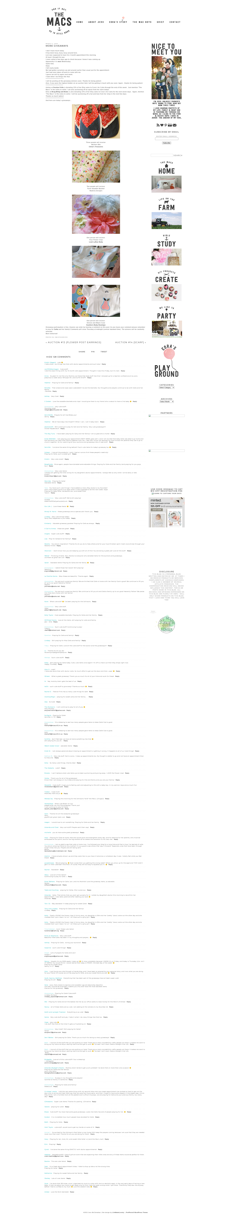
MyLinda (48, 481)
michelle (48, 832)
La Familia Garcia (51, 576)
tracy (46, 1139)
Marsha (47, 544)
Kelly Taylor (49, 615)
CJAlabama (49, 1101)
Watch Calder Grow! (52, 746)
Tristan (47, 792)
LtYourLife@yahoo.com (53, 885)
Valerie (47, 1107)
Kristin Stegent (50, 362)
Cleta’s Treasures (96, 147)
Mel (46, 1002)
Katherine (48, 1173)
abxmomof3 (49, 427)
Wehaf (47, 556)
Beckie (47, 1161)
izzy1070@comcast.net (53, 1054)
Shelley (47, 1178)
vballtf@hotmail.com (52, 630)
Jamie (47, 1017)
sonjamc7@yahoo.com (53, 1032)
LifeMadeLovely (118, 1212)
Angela (47, 534)
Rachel (47, 870)
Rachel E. (48, 691)
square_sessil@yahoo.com (54, 809)
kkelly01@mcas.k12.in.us (54, 725)
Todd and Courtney (52, 890)
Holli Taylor (49, 1127)
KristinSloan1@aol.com (53, 476)
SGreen (47, 676)
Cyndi (47, 1149)
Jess (46, 702)
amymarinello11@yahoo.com (55, 710)
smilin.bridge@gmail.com (54, 1063)
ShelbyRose (49, 804)
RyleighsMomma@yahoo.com (55, 1073)
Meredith (48, 785)
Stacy (47, 875)
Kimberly (48, 523)
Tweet (104, 351)
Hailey (47, 778)
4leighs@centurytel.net (53, 410)
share (82, 351)
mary (46, 837)
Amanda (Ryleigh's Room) (54, 1068)
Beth (46, 1122)
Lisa (46, 539)
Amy (46, 971)
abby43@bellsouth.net (53, 610)
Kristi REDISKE (50, 439)
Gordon (47, 1117)
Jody (46, 1166)
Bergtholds (49, 464)
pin (93, 351)
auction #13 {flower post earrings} (73, 342)
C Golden (48, 401)
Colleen (47, 452)
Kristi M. (48, 751)
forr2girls (48, 715)
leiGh (46, 686)
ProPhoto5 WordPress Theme (137, 1212)
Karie (46, 601)
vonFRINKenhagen (52, 369)
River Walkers (50, 881)
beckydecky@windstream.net (56, 851)
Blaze (47, 1112)
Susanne (48, 948)
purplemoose (49, 863)
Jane (46, 985)
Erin (46, 1144)
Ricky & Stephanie (51, 936)
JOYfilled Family (51, 620)
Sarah (47, 563)
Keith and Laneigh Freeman (55, 1012)
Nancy (47, 961)
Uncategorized (61, 337)
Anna (47, 376)
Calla (56, 329)
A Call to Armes (50, 528)
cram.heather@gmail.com (54, 1156)
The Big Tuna (50, 434)
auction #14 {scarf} (130, 342)
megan (47, 822)
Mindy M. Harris (50, 511)
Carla (46, 1183)
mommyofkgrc (50, 697)
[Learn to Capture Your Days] (167, 493)
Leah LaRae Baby (96, 242)
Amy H (47, 669)
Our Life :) (48, 506)
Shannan (48, 551)
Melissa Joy (49, 798)
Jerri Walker (49, 1037)
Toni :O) (47, 903)
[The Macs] (79, 21)
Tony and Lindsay (51, 909)
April (46, 814)
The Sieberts (49, 768)
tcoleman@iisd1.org (52, 931)
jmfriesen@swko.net (52, 586)
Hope (46, 1022)
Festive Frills (58, 87)
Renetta (47, 388)
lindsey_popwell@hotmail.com (56, 996)
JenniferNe (49, 415)
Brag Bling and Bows (60, 92)
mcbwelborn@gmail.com (54, 786)
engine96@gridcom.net (53, 571)
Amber (47, 1192)
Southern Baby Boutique (96, 325)
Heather (48, 383)
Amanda (48, 895)
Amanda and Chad (51, 827)
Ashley (47, 396)
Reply (104, 364)
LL (45, 651)
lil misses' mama (51, 1091)
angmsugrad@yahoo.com (54, 956)
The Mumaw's (50, 707)
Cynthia (47, 739)
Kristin (47, 459)
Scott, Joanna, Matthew (53, 978)
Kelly (46, 763)
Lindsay (47, 517)
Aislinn (47, 856)
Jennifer (48, 447)
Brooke (47, 773)
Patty (46, 663)
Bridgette (48, 1059)
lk (45, 681)
